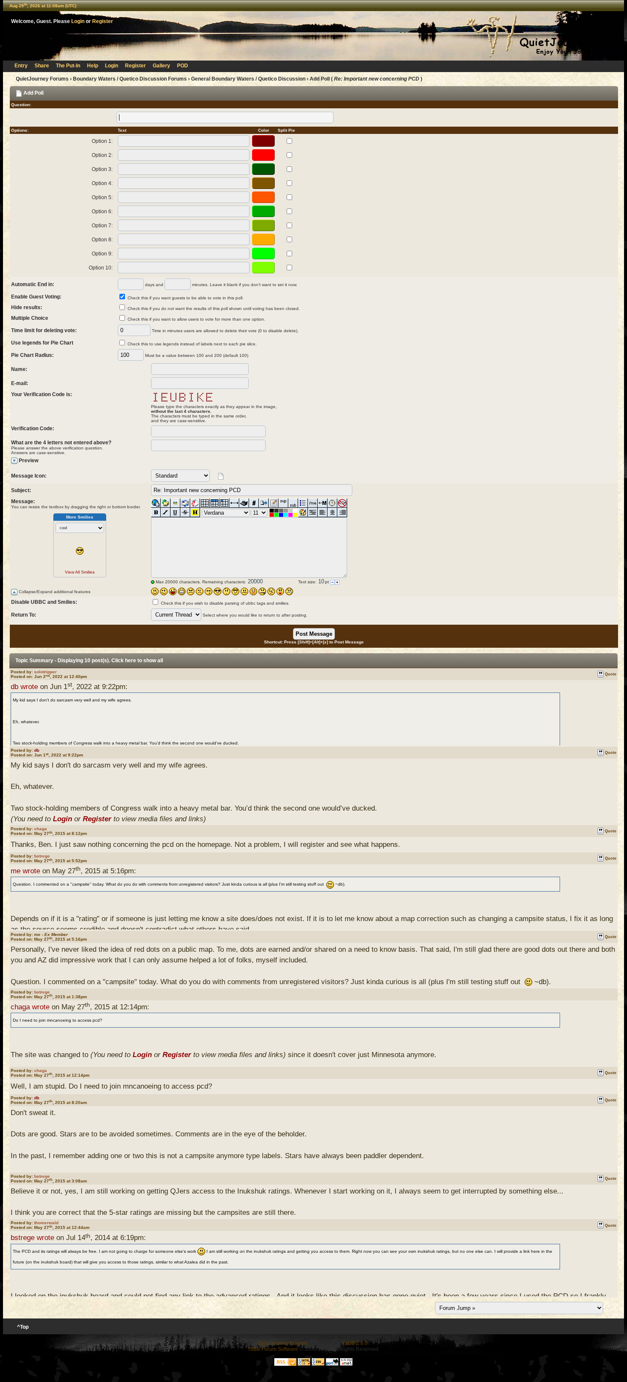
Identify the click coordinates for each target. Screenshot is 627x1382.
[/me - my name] (313, 503)
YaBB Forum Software (272, 1349)
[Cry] (289, 591)
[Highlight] (195, 512)
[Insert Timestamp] (332, 503)
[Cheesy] (173, 591)
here (130, 660)
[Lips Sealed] (262, 591)
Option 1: (102, 141)
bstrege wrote (32, 1238)
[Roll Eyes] (235, 591)
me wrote (25, 871)
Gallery (161, 66)
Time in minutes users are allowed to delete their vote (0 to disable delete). (225, 330)
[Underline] (175, 512)
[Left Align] (323, 512)
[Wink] (164, 591)
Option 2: (102, 155)
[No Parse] (342, 503)
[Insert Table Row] (215, 503)
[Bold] (156, 512)
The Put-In (68, 66)
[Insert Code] (254, 503)
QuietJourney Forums (42, 79)
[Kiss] (280, 591)
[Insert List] (303, 503)
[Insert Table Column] (224, 503)
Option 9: (102, 254)
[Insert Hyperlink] (156, 503)
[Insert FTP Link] (166, 503)
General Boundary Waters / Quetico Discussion (248, 79)
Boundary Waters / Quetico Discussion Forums (130, 79)
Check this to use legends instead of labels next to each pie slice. (192, 344)
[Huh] (226, 591)
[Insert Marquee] (323, 503)
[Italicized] (166, 512)
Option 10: (100, 268)
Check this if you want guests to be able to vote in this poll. (186, 298)
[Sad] (199, 591)
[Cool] (217, 591)
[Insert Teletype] (244, 503)
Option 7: (102, 226)
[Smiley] (155, 591)
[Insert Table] (205, 503)
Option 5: (102, 197)
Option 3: (102, 169)
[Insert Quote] (264, 503)
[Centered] (332, 512)
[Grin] (182, 591)
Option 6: (102, 211)
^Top (23, 1327)
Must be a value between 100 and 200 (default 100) (196, 355)
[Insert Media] (195, 503)
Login (77, 21)
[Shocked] (208, 591)
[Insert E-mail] (185, 503)
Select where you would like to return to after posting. (255, 615)
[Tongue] (244, 591)
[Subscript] (293, 503)
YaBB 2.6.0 (355, 1343)
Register (102, 21)
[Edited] (274, 503)
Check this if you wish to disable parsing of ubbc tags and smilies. (225, 603)
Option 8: (102, 240)
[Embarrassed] (253, 591)
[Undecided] (271, 591)
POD (182, 66)
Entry (21, 66)
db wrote (24, 687)
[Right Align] (342, 512)
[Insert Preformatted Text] (313, 512)
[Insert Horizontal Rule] (234, 503)
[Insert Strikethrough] (185, 512)
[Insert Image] (175, 503)
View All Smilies (80, 572)
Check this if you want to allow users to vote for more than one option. (196, 319)
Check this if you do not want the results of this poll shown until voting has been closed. (214, 308)
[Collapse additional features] (14, 592)
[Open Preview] (14, 461)
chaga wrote (30, 1007)
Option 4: (102, 183)
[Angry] (190, 591)
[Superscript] (283, 503)
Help (92, 66)
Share (42, 66)
